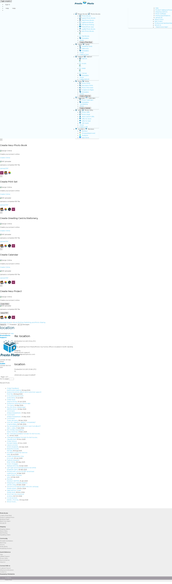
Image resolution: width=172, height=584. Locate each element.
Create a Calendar (85, 108)
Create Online (5, 157)
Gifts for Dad (86, 121)
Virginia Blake (12, 424)
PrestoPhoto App (88, 27)
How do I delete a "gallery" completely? (21, 422)
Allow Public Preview (14, 475)
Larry (8, 477)
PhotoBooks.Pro (9, 582)
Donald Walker (12, 443)
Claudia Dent (11, 439)
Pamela (9, 450)
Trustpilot (85, 135)
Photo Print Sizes (87, 87)
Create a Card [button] (83, 54)
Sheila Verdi (11, 492)
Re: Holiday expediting (15, 430)
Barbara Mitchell (12, 466)
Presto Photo (8, 580)
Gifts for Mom (86, 119)
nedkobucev (11, 473)
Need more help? (162, 27)
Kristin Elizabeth (12, 447)
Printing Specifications (162, 15)
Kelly (8, 454)
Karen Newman (12, 432)
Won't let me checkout (15, 494)
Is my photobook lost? (15, 396)
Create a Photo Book (86, 42)
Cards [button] (80, 44)
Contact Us (3, 572)
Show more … (12, 502)
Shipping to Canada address (17, 483)
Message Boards (6, 322)
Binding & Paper (4, 519)
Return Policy (159, 19)
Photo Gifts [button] (89, 110)
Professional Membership (163, 23)
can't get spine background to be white (21, 467)
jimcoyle (10, 458)
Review (9, 479)
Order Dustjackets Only (15, 456)
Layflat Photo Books (88, 29)
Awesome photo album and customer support (24, 392)
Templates (85, 38)
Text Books (85, 36)
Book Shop (3, 542)
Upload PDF (4, 168)
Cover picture (12, 498)
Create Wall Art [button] (84, 79)
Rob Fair (10, 394)
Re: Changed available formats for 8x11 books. (23, 433)
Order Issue (11, 399)
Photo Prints (86, 83)
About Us (158, 25)
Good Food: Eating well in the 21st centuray (23, 486)
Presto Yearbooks (9, 581)
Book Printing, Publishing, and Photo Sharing (29, 322)
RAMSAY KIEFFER (13, 481)
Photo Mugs (86, 114)
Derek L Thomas (13, 500)
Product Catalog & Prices (163, 10)
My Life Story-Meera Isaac (16, 407)
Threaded (12, 324)
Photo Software (160, 14)
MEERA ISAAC (12, 409)
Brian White (11, 462)
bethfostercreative (14, 390)
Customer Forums (5, 568)
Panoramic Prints (87, 85)
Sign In (7, 4)
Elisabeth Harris (12, 469)
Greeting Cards (87, 46)
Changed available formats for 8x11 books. (22, 437)
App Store (85, 137)
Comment (11, 411)
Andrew (10, 496)
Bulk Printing (3, 533)
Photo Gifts (86, 112)
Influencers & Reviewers (7, 570)
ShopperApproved (88, 133)
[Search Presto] (5, 10)
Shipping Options (161, 12)
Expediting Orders (5, 534)
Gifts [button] (79, 110)
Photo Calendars (87, 100)
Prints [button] (80, 81)
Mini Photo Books (88, 31)
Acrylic (84, 63)
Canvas (84, 73)
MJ (8, 435)
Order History (12, 441)
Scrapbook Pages (88, 90)
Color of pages (12, 464)
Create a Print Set (85, 96)
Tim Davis (10, 405)
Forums (2, 544)
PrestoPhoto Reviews (6, 548)
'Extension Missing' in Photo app (18, 403)
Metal (84, 68)
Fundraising (84, 104)
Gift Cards (85, 123)
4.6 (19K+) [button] (81, 129)
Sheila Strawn (12, 488)
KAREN (2, 363)
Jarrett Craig (11, 485)
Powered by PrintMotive (7, 574)
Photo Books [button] (82, 14)
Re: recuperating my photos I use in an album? (24, 426)
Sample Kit (158, 17)
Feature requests (13, 460)
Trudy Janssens (12, 420)
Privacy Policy (4, 558)
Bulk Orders (159, 21)
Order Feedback (13, 388)
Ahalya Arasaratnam (14, 413)
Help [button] (7, 8)
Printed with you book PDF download (20, 471)
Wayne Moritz (12, 401)
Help (157, 8)
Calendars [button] (81, 98)
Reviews (84, 131)
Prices (82, 40)
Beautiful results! (13, 449)
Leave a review (12, 445)
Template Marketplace (6, 541)
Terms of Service (5, 560)
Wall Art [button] (80, 57)
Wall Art (84, 58)
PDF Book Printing (88, 24)
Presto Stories (4, 546)
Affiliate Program (5, 556)
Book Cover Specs (5, 521)
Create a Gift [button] (83, 127)
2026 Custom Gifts (88, 116)
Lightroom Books (88, 22)
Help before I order (14, 490)
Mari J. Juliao (11, 428)
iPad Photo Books (88, 20)
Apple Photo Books (88, 18)
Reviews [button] (91, 129)
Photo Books (86, 16)
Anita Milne (11, 398)
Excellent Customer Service (17, 452)
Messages (25, 324)
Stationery (85, 48)
